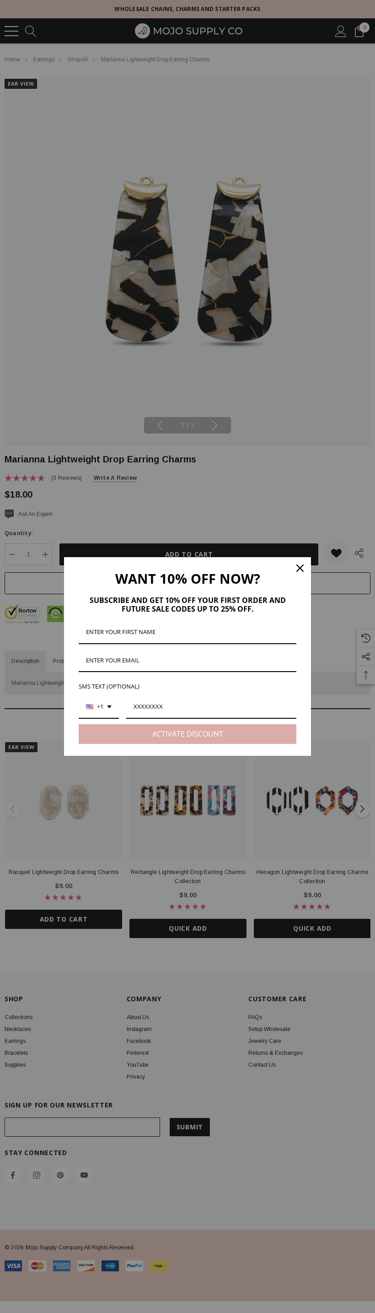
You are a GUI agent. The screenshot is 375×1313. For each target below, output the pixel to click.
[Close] (300, 568)
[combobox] (99, 707)
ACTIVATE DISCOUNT (187, 734)
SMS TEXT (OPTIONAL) (109, 686)
